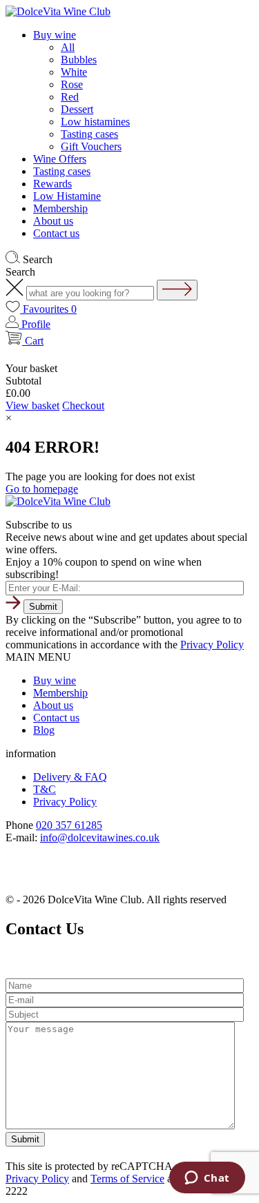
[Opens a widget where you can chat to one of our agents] (207, 1179)
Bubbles (79, 59)
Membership (60, 208)
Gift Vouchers (91, 146)
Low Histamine (67, 196)
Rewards (52, 183)
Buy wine (54, 35)
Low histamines (95, 121)
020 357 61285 (69, 825)
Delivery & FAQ (70, 777)
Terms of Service (127, 1178)
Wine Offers (59, 159)
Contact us (56, 233)
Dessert (77, 109)
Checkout (83, 405)
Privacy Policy (212, 644)
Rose (72, 84)
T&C (44, 789)
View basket (32, 405)
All (68, 47)
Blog (44, 730)
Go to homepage (42, 489)
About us (53, 221)
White (74, 72)
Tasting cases (89, 134)
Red (70, 97)
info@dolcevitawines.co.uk (100, 837)
